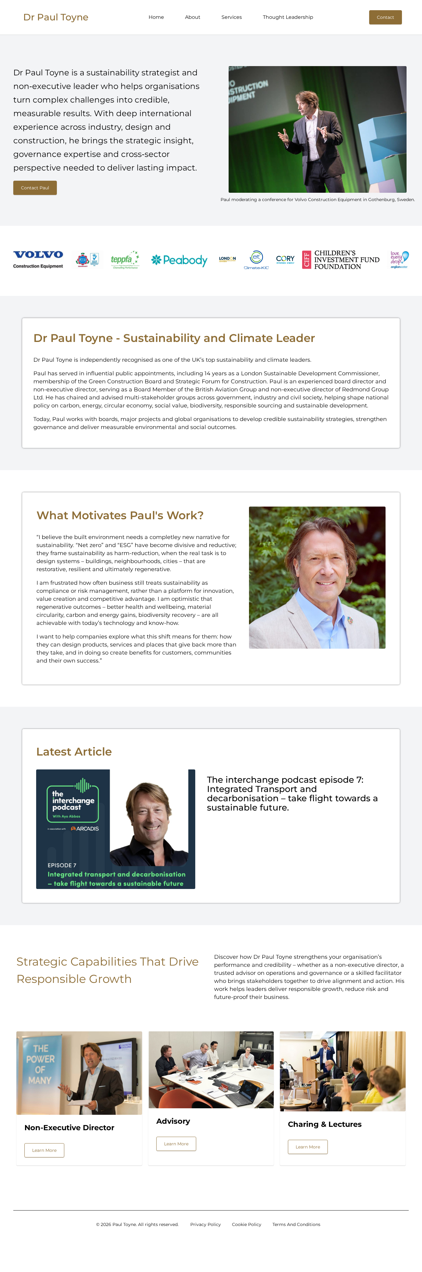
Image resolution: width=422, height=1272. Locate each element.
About (192, 17)
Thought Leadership (288, 17)
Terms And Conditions (296, 1224)
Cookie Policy (246, 1224)
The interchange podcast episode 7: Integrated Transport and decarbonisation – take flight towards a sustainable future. (292, 793)
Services (232, 17)
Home (156, 17)
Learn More (44, 1150)
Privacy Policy (205, 1224)
